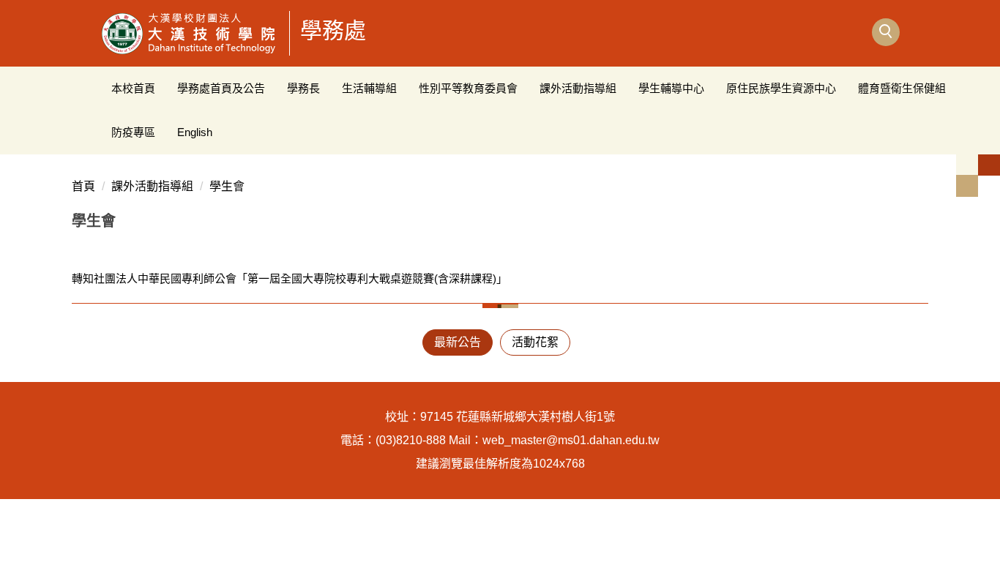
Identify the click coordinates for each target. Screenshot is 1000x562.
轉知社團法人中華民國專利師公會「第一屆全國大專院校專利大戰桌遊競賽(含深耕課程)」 (289, 278)
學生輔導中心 (671, 88)
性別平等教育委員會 (468, 88)
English (194, 132)
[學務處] (189, 33)
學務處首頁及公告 (221, 88)
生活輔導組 (369, 88)
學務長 (303, 88)
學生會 (227, 186)
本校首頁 (133, 88)
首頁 (83, 186)
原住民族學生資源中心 (781, 88)
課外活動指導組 (578, 88)
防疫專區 (133, 132)
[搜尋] (886, 32)
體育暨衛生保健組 (902, 88)
